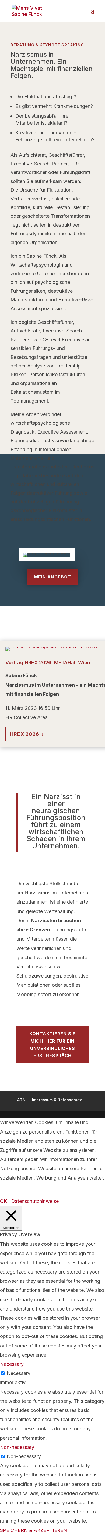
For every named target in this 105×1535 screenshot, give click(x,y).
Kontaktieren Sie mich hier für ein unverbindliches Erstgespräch (52, 1044)
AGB (21, 1099)
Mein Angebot (52, 577)
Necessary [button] (12, 1364)
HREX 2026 (24, 734)
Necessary (18, 1373)
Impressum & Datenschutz (57, 1099)
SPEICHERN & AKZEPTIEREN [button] (33, 1530)
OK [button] (3, 1201)
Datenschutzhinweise (35, 1201)
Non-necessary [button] (17, 1447)
